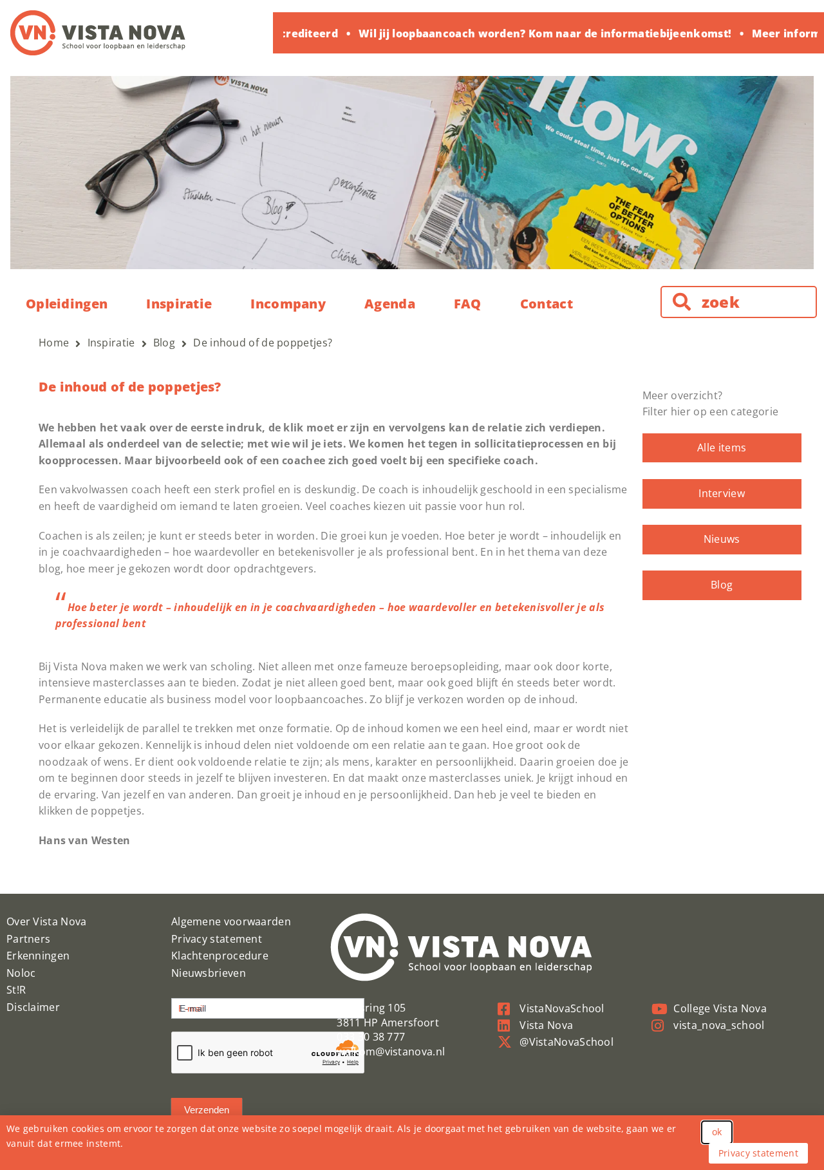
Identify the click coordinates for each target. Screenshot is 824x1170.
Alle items (721, 447)
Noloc (21, 973)
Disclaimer (33, 1007)
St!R (16, 990)
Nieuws (722, 539)
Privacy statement (216, 939)
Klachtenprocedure (219, 955)
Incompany (288, 303)
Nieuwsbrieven (208, 973)
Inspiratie (179, 303)
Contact (546, 303)
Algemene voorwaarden (231, 921)
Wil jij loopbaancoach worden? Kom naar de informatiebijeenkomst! (536, 33)
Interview (721, 493)
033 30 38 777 (371, 1037)
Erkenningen (38, 955)
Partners (28, 939)
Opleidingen (67, 303)
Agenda (389, 303)
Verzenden (206, 1109)
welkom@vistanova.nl (391, 1051)
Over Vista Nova (46, 921)
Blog (722, 585)
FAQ (468, 303)
